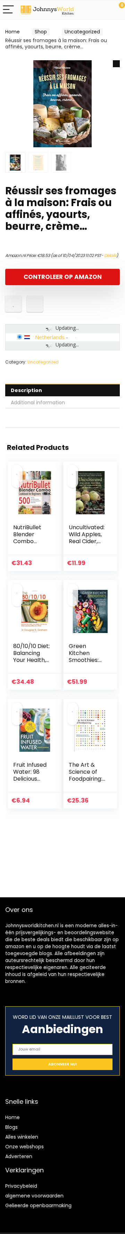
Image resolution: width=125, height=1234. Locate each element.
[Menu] (8, 10)
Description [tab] (26, 390)
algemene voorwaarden (34, 1195)
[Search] (88, 10)
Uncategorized (82, 31)
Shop (41, 31)
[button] (116, 63)
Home (12, 31)
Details (110, 255)
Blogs (11, 1127)
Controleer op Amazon (63, 277)
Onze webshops (24, 1146)
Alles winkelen (21, 1136)
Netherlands (50, 337)
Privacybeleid (21, 1185)
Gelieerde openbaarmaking (38, 1205)
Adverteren (18, 1156)
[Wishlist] (103, 10)
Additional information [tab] (38, 402)
